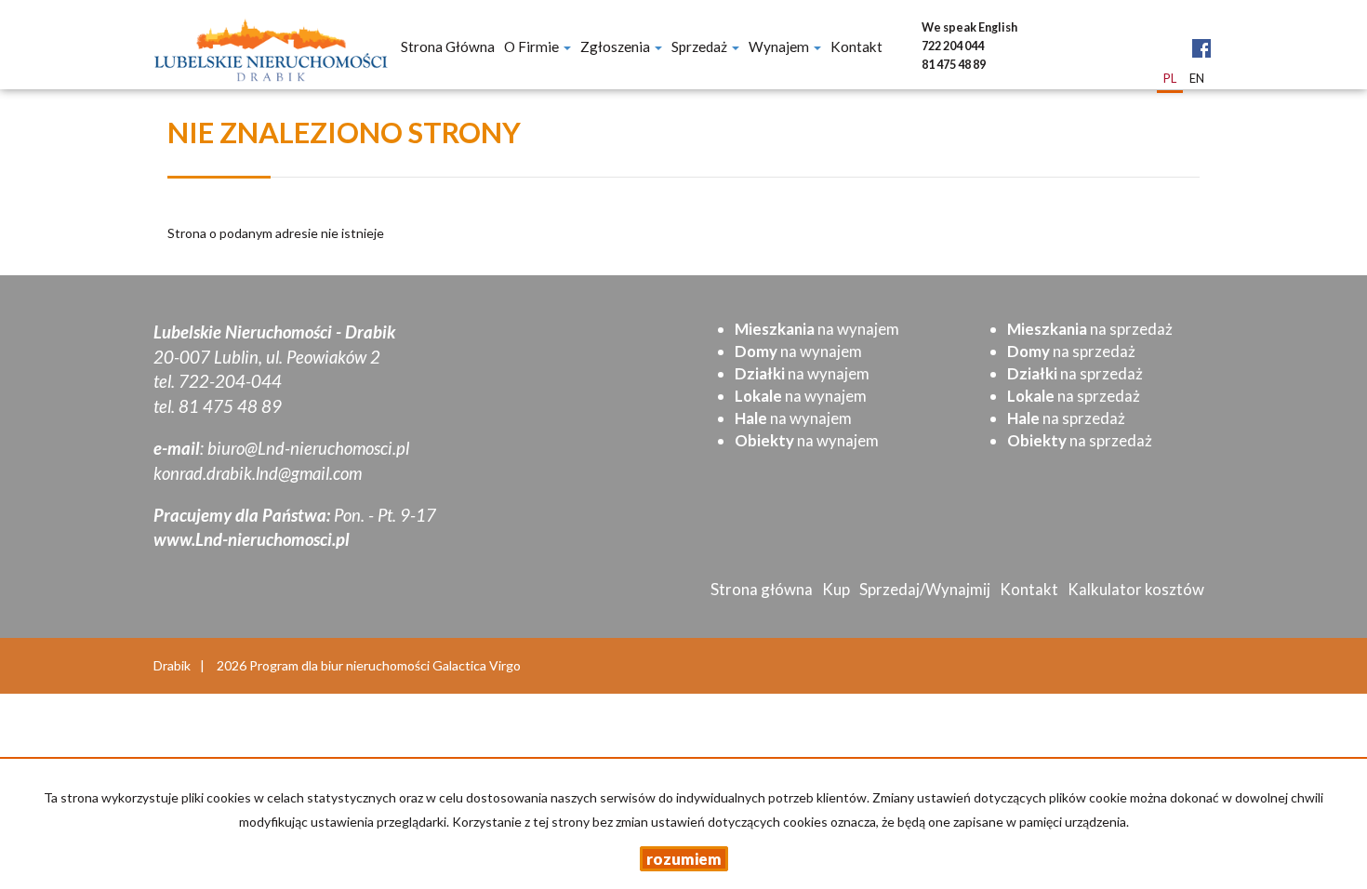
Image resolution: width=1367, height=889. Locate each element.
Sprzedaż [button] (700, 46)
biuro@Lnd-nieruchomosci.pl (308, 448)
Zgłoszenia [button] (616, 46)
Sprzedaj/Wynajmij (924, 589)
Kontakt (856, 46)
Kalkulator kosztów (1136, 589)
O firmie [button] (533, 46)
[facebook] (1201, 34)
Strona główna (448, 46)
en (1196, 78)
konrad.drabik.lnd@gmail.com (257, 473)
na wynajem (817, 328)
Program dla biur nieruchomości (340, 665)
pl (1169, 78)
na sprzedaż (1090, 328)
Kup (836, 589)
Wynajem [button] (780, 46)
